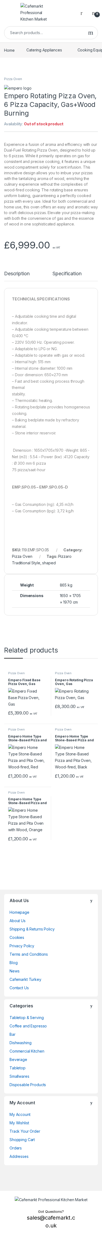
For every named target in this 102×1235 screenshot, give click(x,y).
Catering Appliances (44, 50)
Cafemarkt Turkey (25, 979)
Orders (16, 1148)
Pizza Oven (13, 79)
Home (9, 50)
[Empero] (17, 88)
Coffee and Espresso (28, 1026)
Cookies (17, 937)
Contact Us (19, 987)
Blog (13, 962)
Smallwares (19, 1076)
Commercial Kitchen (27, 1051)
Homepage (19, 912)
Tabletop (18, 1068)
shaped (48, 563)
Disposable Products (28, 1084)
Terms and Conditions (29, 954)
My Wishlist (19, 1123)
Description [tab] (16, 273)
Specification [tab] (66, 273)
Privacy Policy (22, 946)
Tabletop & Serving (27, 1017)
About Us (18, 920)
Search (91, 33)
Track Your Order (25, 1131)
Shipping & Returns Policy (32, 929)
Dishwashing (20, 1042)
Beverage (18, 1059)
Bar (13, 1034)
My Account (20, 1114)
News (14, 971)
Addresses (19, 1156)
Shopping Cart (22, 1139)
